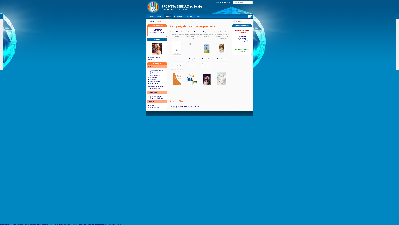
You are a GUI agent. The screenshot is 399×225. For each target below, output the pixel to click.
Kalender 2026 (155, 107)
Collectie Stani (155, 76)
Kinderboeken (154, 83)
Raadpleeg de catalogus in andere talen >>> (184, 107)
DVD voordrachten (156, 96)
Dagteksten (154, 74)
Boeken (168, 16)
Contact (198, 16)
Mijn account (220, 2)
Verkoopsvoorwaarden (182, 114)
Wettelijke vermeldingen (195, 114)
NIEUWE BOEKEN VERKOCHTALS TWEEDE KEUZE (157, 31)
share (240, 21)
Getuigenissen (155, 81)
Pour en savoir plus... (114, 224)
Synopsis (153, 79)
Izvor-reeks (154, 72)
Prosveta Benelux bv (218, 114)
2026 (226, 114)
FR (228, 2)
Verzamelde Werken (157, 70)
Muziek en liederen (156, 98)
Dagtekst (159, 16)
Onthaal (151, 16)
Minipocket (153, 77)
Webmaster (209, 114)
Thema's (189, 16)
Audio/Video (178, 16)
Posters (152, 105)
